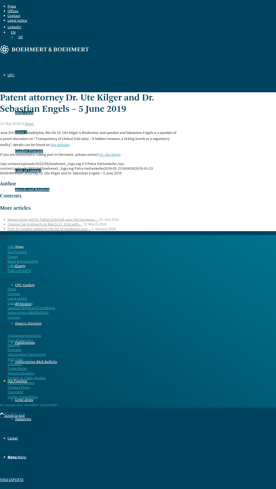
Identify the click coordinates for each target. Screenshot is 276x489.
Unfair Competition (23, 396)
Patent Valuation (21, 373)
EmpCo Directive (28, 323)
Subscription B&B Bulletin (36, 362)
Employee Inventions (24, 335)
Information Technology (27, 354)
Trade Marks (17, 368)
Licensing (15, 363)
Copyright (15, 392)
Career (13, 256)
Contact (14, 15)
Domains (14, 349)
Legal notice (17, 20)
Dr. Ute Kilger (110, 154)
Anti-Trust (15, 359)
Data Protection (20, 303)
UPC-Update (25, 285)
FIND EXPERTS (11, 479)
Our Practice (17, 251)
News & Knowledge (23, 261)
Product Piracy (19, 387)
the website (60, 144)
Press (12, 6)
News (19, 247)
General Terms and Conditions (31, 307)
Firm (11, 247)
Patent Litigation (21, 382)
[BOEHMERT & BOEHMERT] (44, 52)
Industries (23, 419)
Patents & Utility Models (27, 377)
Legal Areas (24, 400)
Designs (14, 344)
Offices (13, 10)
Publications (25, 343)
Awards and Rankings (32, 190)
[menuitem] (130, 6)
